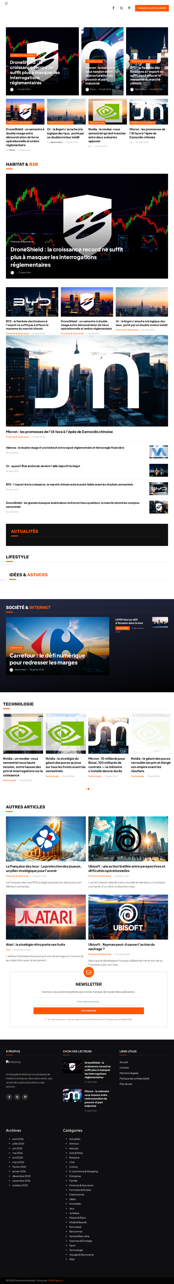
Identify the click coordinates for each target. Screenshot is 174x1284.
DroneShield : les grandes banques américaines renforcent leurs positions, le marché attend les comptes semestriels (72, 504)
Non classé (75, 1226)
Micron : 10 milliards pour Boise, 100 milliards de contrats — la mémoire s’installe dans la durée (106, 764)
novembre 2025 (21, 1180)
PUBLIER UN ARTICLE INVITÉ (152, 8)
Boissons (74, 1157)
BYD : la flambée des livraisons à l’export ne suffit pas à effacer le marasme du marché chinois (146, 75)
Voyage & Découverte (81, 1254)
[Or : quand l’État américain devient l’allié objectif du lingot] (158, 470)
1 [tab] (85, 789)
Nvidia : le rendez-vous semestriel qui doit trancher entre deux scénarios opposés (107, 135)
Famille (73, 1180)
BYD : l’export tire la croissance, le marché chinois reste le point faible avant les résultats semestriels (69, 484)
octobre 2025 (20, 1185)
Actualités (74, 1138)
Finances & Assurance (23, 55)
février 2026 (19, 1166)
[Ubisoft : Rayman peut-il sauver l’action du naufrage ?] (128, 917)
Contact (124, 1067)
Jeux (8, 949)
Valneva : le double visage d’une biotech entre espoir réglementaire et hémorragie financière (65, 447)
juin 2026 (17, 1148)
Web (72, 1259)
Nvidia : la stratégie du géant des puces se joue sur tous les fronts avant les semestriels (65, 764)
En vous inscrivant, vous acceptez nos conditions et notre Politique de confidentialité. (90, 1019)
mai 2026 (17, 1152)
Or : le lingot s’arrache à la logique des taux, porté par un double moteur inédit (65, 133)
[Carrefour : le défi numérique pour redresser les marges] (57, 646)
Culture (73, 1166)
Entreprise (17, 648)
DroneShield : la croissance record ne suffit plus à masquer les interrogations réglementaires (35, 72)
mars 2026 (18, 1162)
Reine (93, 89)
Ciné (72, 1162)
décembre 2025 (21, 1176)
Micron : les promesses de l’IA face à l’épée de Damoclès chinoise (147, 133)
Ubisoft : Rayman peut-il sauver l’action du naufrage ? (121, 946)
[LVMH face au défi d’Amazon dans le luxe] (160, 622)
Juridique (74, 1213)
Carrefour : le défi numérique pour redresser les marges (47, 659)
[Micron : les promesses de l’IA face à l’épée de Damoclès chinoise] (148, 112)
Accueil (124, 1062)
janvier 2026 (19, 1171)
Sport (72, 1245)
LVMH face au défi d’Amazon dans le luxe (129, 621)
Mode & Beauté (78, 1222)
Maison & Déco (77, 1217)
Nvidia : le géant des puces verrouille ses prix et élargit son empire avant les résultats (151, 764)
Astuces (73, 1148)
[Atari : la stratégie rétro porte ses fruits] (46, 917)
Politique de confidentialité (134, 1078)
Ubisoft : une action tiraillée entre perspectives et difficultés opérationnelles (126, 868)
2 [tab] (88, 789)
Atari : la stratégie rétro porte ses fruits (35, 944)
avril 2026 (17, 1157)
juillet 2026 (18, 1143)
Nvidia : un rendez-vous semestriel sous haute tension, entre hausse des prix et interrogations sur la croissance (23, 766)
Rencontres (75, 1231)
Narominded (140, 89)
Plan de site (126, 1083)
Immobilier (75, 1203)
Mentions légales (129, 1072)
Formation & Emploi (80, 1189)
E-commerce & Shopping (83, 1171)
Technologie (94, 61)
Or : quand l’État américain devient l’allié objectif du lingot (43, 466)
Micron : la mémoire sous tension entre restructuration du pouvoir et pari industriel (100, 75)
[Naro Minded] (41, 8)
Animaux (74, 1143)
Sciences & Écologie (80, 1240)
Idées (72, 1199)
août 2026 (18, 1138)
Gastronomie (76, 1194)
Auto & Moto (76, 1152)
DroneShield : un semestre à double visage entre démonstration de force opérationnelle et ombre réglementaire (25, 137)
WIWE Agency (55, 1280)
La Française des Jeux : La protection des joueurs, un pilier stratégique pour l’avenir (44, 868)
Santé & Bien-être (79, 1236)
